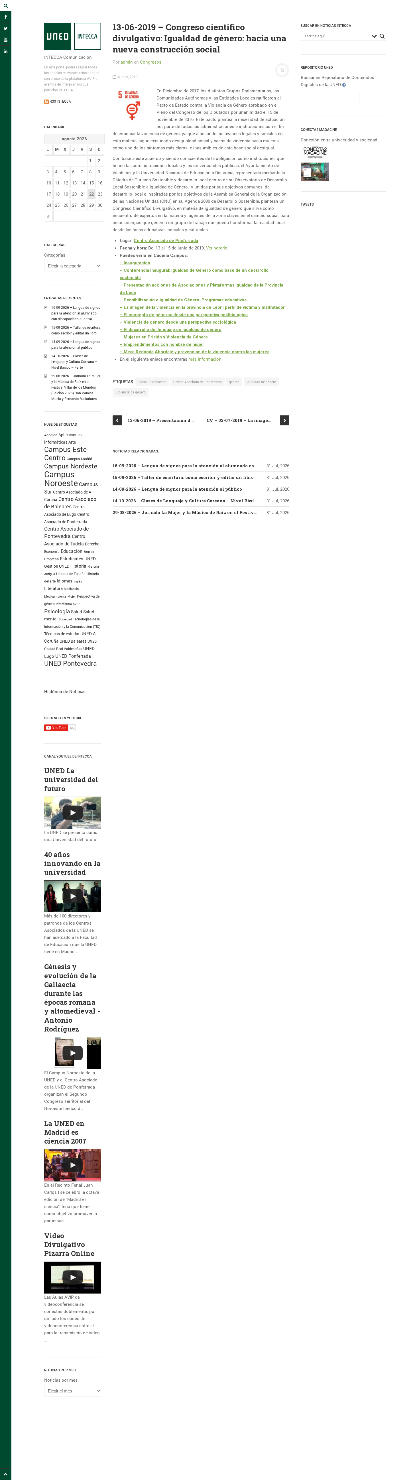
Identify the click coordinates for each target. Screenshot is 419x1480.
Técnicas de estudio (61, 633)
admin (127, 62)
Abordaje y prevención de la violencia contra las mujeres (212, 351)
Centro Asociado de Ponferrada (166, 240)
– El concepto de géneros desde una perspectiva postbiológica (184, 314)
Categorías (54, 255)
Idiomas (64, 581)
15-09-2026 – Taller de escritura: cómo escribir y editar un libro (183, 477)
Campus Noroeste (61, 478)
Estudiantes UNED (78, 558)
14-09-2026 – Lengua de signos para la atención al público (177, 489)
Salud (76, 611)
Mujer (72, 596)
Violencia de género (130, 392)
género (234, 381)
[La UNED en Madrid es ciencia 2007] (72, 1165)
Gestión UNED (56, 566)
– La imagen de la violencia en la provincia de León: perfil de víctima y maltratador (202, 307)
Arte (72, 442)
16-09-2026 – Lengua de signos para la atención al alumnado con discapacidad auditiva (75, 313)
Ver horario (216, 248)
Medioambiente (55, 596)
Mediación (71, 589)
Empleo (89, 551)
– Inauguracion (135, 262)
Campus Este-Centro (66, 453)
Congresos (150, 62)
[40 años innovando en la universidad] (72, 896)
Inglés (78, 581)
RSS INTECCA (60, 101)
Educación (71, 551)
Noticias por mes (61, 1380)
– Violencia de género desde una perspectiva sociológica (178, 322)
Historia (78, 566)
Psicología (57, 611)
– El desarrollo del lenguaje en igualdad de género (170, 329)
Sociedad (65, 619)
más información (204, 359)
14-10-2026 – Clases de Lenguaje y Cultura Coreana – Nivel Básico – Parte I (74, 362)
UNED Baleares (73, 641)
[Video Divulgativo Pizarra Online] (72, 1278)
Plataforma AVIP (68, 604)
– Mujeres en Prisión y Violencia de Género (164, 337)
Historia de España (71, 573)
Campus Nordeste (70, 466)
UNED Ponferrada (73, 656)
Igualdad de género (261, 381)
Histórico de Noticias (65, 691)
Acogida (50, 434)
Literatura (53, 588)
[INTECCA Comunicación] (72, 36)
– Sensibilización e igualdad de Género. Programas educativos (183, 300)
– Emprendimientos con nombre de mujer (162, 344)
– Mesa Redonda (137, 351)
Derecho (92, 544)
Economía (52, 551)
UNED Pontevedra (70, 663)
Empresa (51, 558)
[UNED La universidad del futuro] (72, 813)
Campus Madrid (79, 458)
